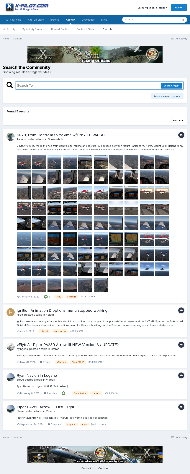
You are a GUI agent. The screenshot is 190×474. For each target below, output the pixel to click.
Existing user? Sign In (152, 7)
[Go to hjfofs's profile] (10, 312)
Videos (50, 379)
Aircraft (55, 348)
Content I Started (86, 29)
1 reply (46, 361)
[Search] (183, 20)
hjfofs (20, 314)
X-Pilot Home (13, 19)
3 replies (55, 424)
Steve (20, 379)
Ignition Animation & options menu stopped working (62, 310)
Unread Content (60, 29)
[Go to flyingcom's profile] (10, 346)
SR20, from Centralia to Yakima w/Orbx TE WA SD (61, 135)
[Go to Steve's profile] (10, 377)
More (104, 19)
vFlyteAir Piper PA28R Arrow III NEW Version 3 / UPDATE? (68, 344)
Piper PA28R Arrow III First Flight (45, 407)
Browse (54, 19)
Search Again (171, 85)
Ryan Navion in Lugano (37, 375)
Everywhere (167, 19)
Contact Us (88, 468)
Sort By (177, 120)
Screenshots (55, 139)
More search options (168, 96)
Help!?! (50, 314)
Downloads (88, 19)
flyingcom (23, 348)
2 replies (51, 393)
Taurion (21, 139)
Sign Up (179, 7)
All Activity (9, 29)
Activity (70, 19)
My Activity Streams (33, 29)
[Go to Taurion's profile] (10, 137)
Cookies (103, 468)
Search (107, 29)
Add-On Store (36, 19)
